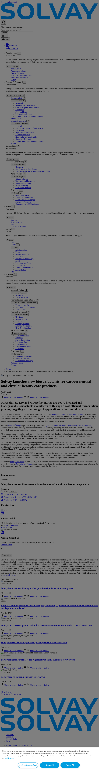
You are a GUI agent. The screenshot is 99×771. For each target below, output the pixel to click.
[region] (49, 759)
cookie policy (9, 758)
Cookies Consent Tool (28, 765)
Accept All (70, 765)
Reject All (50, 765)
